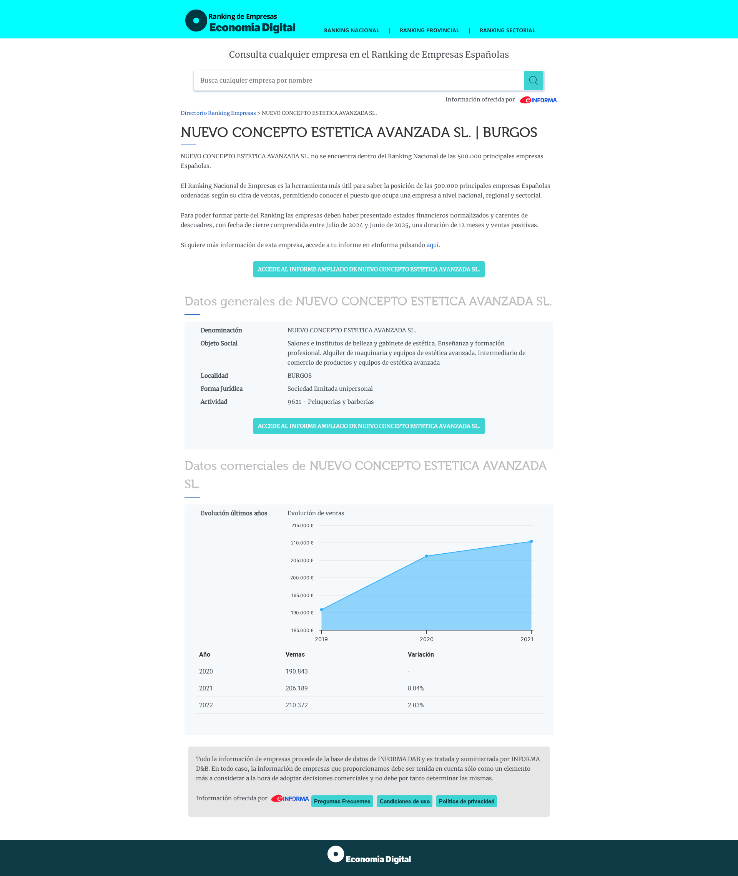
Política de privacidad (466, 801)
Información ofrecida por (480, 99)
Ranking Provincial (429, 30)
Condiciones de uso (405, 801)
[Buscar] (534, 80)
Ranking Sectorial (507, 30)
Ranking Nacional (351, 30)
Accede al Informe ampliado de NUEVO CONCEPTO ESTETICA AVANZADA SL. (369, 269)
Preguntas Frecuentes (342, 801)
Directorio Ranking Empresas (218, 113)
